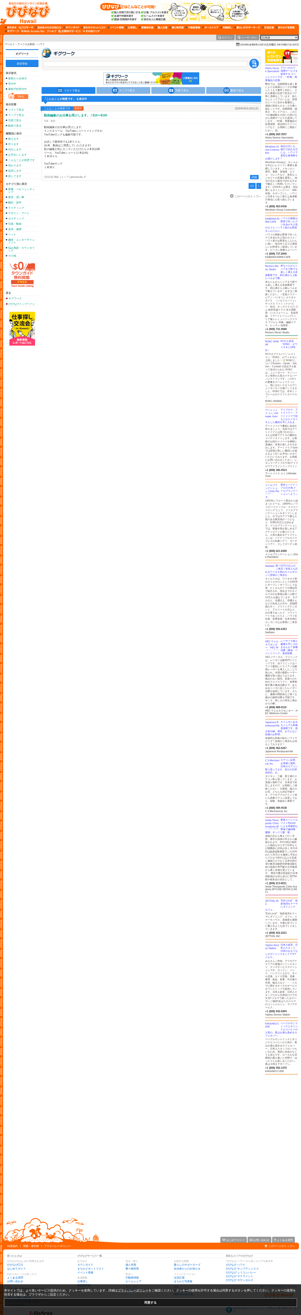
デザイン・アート (18, 213)
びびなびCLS (15, 1264)
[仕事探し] (131, 27)
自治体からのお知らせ (187, 1268)
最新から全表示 (17, 78)
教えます (13, 138)
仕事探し (82, 1281)
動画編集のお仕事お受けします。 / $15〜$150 (75, 115)
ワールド (10, 44)
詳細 (254, 177)
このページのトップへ (281, 1246)
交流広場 (179, 1277)
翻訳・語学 (15, 202)
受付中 (12, 83)
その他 (12, 255)
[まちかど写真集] (285, 27)
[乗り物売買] (177, 27)
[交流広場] (268, 27)
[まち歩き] (11, 27)
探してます (15, 176)
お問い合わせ (15, 1281)
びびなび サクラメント (239, 1276)
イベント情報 (85, 1272)
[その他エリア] (91, 31)
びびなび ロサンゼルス (239, 1280)
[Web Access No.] (33, 31)
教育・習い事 (16, 197)
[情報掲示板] (146, 27)
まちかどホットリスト (90, 1268)
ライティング (16, 207)
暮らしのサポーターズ (187, 1264)
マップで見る (16, 115)
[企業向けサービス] (70, 31)
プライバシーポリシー (57, 1246)
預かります (15, 165)
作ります (13, 144)
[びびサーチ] (26, 27)
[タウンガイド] (71, 27)
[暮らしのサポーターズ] (247, 27)
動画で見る (15, 125)
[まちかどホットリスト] (93, 27)
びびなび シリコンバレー (241, 1272)
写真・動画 (15, 223)
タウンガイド (85, 1264)
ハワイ (41, 44)
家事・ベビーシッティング (21, 190)
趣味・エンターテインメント (21, 241)
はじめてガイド (16, 1268)
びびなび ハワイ (235, 1264)
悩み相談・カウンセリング (21, 249)
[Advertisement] (22, 411)
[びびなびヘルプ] (52, 31)
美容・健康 (15, 229)
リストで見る (16, 109)
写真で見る (15, 120)
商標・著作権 (31, 1246)
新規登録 (22, 63)
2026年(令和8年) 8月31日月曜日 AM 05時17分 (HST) (269, 44)
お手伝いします (17, 154)
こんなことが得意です (21, 160)
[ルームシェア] (210, 27)
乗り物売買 (132, 1268)
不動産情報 (132, 1277)
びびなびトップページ (21, 303)
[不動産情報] (193, 27)
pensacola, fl (78, 176)
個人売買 (131, 1264)
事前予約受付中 (17, 89)
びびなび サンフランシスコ (242, 1268)
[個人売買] (161, 27)
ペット (12, 234)
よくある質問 (15, 1277)
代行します (15, 149)
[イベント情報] (116, 27)
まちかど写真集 (183, 1281)
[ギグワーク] (12, 31)
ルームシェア (133, 1281)
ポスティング (16, 218)
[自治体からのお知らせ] (48, 27)
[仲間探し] (226, 27)
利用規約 (12, 1246)
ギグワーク (22, 53)
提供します (15, 170)
